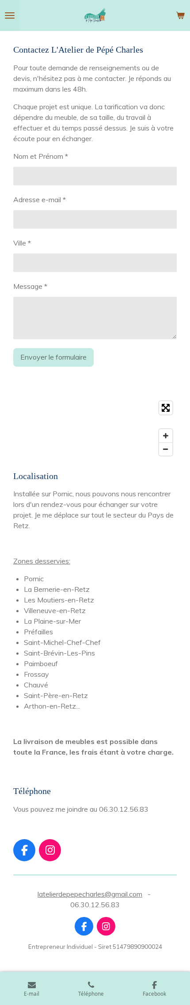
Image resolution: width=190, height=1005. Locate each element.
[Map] (95, 428)
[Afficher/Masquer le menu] (9, 15)
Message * (30, 286)
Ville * (22, 242)
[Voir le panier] (180, 15)
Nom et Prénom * (40, 156)
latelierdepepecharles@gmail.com (90, 894)
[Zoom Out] (165, 449)
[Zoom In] (165, 435)
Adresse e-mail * (39, 199)
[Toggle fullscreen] (165, 407)
